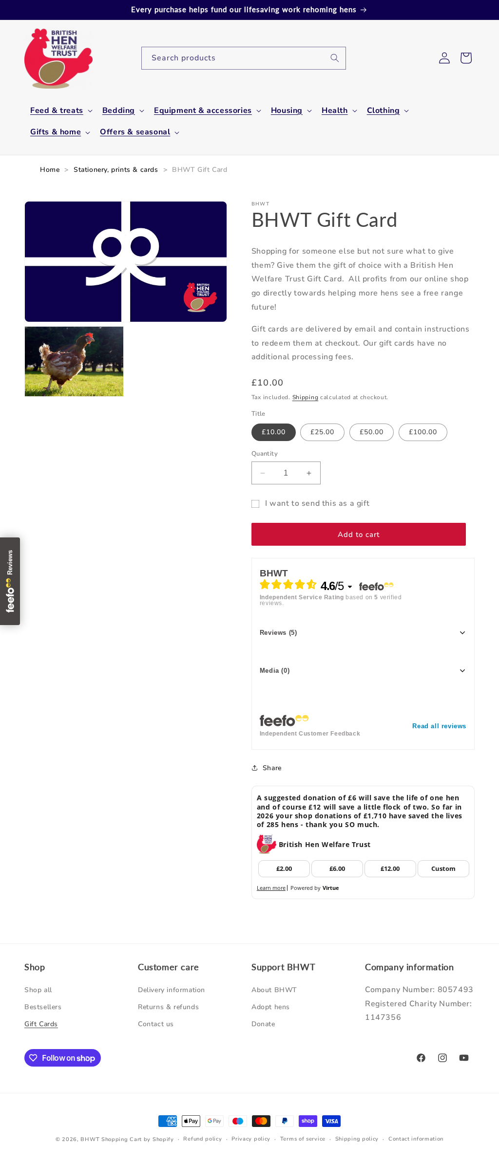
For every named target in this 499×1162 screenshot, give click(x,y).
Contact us (156, 1024)
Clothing (383, 111)
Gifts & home (55, 132)
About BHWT (274, 990)
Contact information (415, 1139)
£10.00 (274, 432)
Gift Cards (41, 1024)
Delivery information (171, 990)
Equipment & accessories (203, 111)
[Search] (334, 58)
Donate (263, 1024)
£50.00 (372, 432)
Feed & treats (56, 111)
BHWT (89, 1139)
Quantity (264, 453)
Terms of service (303, 1139)
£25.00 (322, 432)
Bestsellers (43, 1007)
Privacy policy (250, 1139)
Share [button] (272, 768)
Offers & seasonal (135, 132)
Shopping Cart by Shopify (137, 1139)
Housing (287, 111)
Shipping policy (357, 1139)
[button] (60, 111)
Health (335, 111)
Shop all (38, 990)
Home (49, 169)
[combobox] (243, 58)
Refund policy (202, 1139)
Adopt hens (270, 1007)
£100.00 (423, 432)
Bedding (118, 111)
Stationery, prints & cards (116, 169)
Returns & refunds (168, 1007)
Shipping (305, 397)
